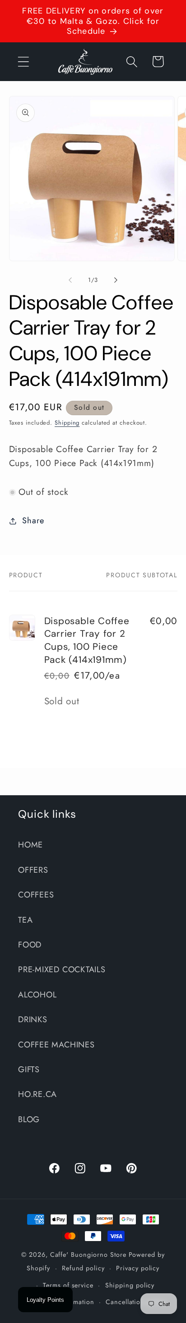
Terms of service (68, 1285)
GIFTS (29, 1069)
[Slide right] (116, 280)
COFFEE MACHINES (56, 1045)
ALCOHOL (37, 995)
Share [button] (33, 520)
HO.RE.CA (37, 1094)
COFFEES (36, 895)
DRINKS (32, 1019)
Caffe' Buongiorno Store (88, 1254)
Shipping (67, 422)
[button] (23, 61)
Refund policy (83, 1268)
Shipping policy (130, 1285)
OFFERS (33, 870)
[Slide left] (70, 280)
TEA (25, 920)
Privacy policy (137, 1268)
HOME (30, 845)
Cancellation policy (135, 1301)
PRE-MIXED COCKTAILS (62, 969)
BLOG (29, 1119)
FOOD (30, 945)
